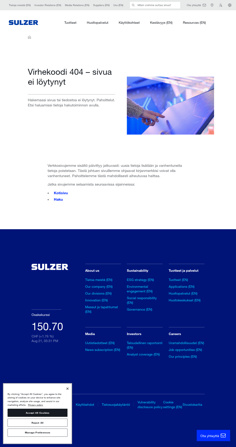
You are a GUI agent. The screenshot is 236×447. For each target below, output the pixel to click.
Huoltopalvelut (97, 22)
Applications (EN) (182, 286)
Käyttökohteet (129, 22)
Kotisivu (61, 193)
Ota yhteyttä (210, 436)
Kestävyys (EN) (161, 22)
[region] (37, 413)
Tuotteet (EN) (178, 280)
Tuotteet (70, 22)
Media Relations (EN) (77, 5)
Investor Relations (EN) (47, 5)
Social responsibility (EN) (142, 300)
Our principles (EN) (183, 356)
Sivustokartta (192, 404)
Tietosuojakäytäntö (116, 404)
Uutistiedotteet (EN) (100, 343)
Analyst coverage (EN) (143, 354)
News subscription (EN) (102, 350)
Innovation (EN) (96, 300)
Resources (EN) (194, 22)
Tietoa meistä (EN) (98, 280)
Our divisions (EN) (98, 293)
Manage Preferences (37, 432)
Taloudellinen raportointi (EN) (144, 345)
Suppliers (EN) (101, 5)
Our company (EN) (99, 286)
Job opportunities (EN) (185, 350)
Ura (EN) (118, 5)
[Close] (67, 389)
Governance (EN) (139, 309)
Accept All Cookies (37, 412)
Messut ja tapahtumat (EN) (101, 309)
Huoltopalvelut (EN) (183, 293)
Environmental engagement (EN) (140, 288)
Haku (58, 199)
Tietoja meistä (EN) (20, 5)
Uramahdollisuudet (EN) (186, 343)
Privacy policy (35, 404)
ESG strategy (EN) (140, 280)
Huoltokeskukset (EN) (185, 300)
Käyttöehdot (85, 404)
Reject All (38, 422)
